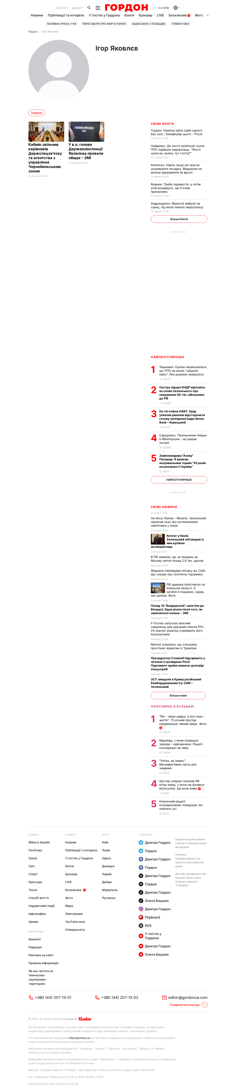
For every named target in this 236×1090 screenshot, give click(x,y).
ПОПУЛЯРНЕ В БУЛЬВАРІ (172, 706)
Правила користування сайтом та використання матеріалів (190, 843)
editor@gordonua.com (188, 997)
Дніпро (107, 882)
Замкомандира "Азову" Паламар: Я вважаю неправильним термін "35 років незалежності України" (182, 461)
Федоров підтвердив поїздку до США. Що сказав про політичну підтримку (178, 572)
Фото (199, 15)
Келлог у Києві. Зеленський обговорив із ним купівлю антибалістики (177, 541)
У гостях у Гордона (104, 15)
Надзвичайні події (42, 906)
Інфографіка (37, 914)
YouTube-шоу (75, 922)
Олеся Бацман (157, 901)
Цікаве (33, 922)
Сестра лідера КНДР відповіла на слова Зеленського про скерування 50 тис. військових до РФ (182, 392)
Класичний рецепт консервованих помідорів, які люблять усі (181, 805)
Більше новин (178, 695)
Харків (107, 874)
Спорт (33, 874)
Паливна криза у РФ (61, 23)
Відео (69, 906)
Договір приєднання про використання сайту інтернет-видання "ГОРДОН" (190, 879)
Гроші (33, 858)
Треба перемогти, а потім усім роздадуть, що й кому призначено (176, 187)
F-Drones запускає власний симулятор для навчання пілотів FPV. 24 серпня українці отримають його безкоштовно (177, 628)
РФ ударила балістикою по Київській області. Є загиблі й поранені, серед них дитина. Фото (178, 590)
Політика (35, 850)
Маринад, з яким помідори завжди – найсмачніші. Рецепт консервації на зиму (181, 744)
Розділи (70, 834)
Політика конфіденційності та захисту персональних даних (189, 860)
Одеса (106, 858)
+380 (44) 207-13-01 (53, 997)
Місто (105, 834)
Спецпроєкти (75, 929)
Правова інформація (43, 963)
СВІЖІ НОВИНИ (164, 507)
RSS (148, 926)
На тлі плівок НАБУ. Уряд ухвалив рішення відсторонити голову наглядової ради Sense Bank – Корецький (182, 416)
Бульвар (145, 15)
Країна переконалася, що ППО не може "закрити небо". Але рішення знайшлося (183, 370)
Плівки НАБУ (180, 23)
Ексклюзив (178, 15)
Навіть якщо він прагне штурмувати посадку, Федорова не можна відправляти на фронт (176, 168)
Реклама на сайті (41, 955)
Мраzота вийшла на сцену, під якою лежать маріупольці (177, 205)
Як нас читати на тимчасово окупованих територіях (41, 977)
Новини (37, 15)
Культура (35, 882)
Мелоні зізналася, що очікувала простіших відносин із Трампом (174, 646)
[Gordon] (126, 8)
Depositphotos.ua (79, 1037)
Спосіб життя (39, 898)
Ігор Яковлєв (50, 31)
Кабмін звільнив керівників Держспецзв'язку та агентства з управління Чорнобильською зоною (45, 157)
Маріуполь (110, 890)
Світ (32, 866)
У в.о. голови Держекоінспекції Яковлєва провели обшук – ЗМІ (86, 151)
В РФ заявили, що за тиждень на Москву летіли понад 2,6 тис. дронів (177, 558)
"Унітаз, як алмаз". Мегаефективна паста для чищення (177, 764)
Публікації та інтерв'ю (66, 15)
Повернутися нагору (185, 1005)
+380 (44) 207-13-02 (119, 997)
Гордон (32, 31)
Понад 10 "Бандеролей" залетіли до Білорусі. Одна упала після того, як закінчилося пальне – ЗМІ (177, 609)
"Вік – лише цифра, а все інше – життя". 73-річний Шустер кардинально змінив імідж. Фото (183, 720)
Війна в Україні (39, 842)
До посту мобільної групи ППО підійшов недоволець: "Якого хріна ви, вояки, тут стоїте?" (177, 149)
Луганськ (108, 898)
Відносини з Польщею (149, 23)
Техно (33, 890)
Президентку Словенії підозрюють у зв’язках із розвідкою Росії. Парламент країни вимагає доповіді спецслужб (178, 663)
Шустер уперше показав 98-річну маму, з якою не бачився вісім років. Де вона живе (181, 784)
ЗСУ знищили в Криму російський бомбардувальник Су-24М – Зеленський (176, 683)
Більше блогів (179, 219)
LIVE (160, 15)
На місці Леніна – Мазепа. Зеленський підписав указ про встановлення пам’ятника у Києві (178, 521)
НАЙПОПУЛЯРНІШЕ (167, 357)
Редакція (35, 947)
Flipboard (152, 917)
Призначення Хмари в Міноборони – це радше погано (182, 438)
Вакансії (35, 939)
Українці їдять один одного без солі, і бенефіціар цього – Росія (177, 132)
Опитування (74, 914)
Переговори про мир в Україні (104, 23)
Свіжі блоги (162, 124)
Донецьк (108, 866)
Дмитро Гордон (158, 842)
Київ (105, 842)
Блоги (129, 15)
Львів (106, 850)
